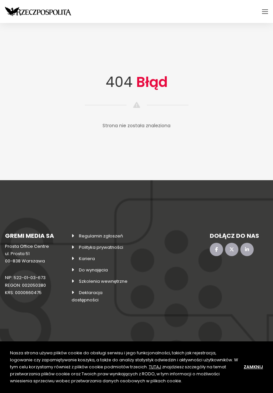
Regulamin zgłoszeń (101, 236)
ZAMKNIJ (253, 367)
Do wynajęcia (93, 270)
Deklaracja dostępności (87, 296)
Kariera (87, 258)
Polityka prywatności (101, 247)
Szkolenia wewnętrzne (103, 281)
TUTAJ (155, 367)
